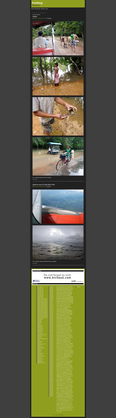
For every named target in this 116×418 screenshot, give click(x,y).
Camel (66, 302)
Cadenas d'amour (64, 301)
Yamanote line (59, 410)
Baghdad (67, 296)
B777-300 (58, 296)
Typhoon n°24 (63, 402)
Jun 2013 (51, 348)
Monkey (70, 362)
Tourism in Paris (61, 400)
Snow (71, 386)
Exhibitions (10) (40, 346)
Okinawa (69, 369)
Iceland (64, 342)
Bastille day (71, 298)
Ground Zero (62, 336)
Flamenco (62, 323)
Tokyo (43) (39, 337)
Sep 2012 (51, 358)
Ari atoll (60, 294)
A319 (67, 286)
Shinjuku (62, 385)
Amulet (64, 292)
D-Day (61, 311)
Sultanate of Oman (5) (41, 334)
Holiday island (59, 340)
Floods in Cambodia (47, 177)
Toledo (71, 397)
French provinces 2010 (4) (42, 317)
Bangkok (71, 296)
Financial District (66, 321)
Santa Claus (61, 382)
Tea (57, 394)
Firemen (58, 323)
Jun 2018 (51, 293)
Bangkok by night (60, 298)
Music (70, 365)
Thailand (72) (39, 336)
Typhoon (70, 401)
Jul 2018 (51, 292)
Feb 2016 (51, 320)
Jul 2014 (51, 337)
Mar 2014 (51, 342)
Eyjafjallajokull (65, 318)
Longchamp (69, 353)
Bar (64, 298)
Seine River (62, 384)
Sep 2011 (51, 373)
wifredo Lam (58, 408)
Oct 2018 (51, 288)
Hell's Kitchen (70, 337)
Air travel (49, 186)
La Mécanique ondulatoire (68, 350)
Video (67, 405)
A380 (57, 289)
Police (63, 376)
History (69, 339)
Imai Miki (62, 343)
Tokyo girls (61, 397)
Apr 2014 (51, 341)
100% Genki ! (61, 286)
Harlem (63, 337)
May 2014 (51, 340)
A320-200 (46, 261)
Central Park (65, 304)
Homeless (64, 340)
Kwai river (61, 350)
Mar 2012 (51, 366)
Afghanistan (70, 289)
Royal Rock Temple (64, 381)
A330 (61, 288)
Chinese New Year (60, 307)
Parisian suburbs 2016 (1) (42, 301)
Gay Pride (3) (39, 354)
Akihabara (65, 291)
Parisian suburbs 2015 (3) (42, 302)
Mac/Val (62, 355)
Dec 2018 (51, 286)
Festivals (58, 321)
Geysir (61, 331)
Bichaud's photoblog (36, 14)
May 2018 (51, 294)
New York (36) (40, 328)
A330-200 (65, 288)
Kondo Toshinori (62, 349)
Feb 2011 (51, 382)
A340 (72, 288)
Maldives (66, 356)
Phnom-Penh (70, 375)
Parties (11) (39, 350)
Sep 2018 (51, 289)
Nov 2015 (51, 324)
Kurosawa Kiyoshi (68, 349)
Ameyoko (61, 292)
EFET (69, 314)
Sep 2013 (51, 346)
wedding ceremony (66, 407)
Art (62, 294)
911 (65, 286)
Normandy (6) (40, 329)
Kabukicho (58, 347)
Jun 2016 (51, 316)
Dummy (66, 314)
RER (64, 379)
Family (70, 318)
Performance (65, 375)
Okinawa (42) (39, 330)
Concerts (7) (39, 357)
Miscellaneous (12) (41, 362)
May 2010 (51, 394)
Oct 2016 (51, 312)
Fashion (58, 320)
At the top (65, 294)
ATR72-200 (58, 295)
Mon (65, 362)
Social (57, 388)
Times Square (64, 395)
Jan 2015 (51, 333)
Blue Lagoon (60, 299)
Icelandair (68, 341)
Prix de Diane (67, 376)
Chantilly (61, 305)
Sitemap (43, 8)
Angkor (35, 16)
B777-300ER (62, 296)
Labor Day (58, 352)
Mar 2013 (51, 352)
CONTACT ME (35, 283)
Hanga (57, 337)
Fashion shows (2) (40, 348)
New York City (64, 368)
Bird (57, 299)
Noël (60, 369)
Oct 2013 (51, 345)
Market (62, 358)
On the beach (70, 371)
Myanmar (58, 366)
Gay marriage (65, 330)
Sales (68, 381)
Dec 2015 (51, 322)
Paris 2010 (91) (40, 297)
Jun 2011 (51, 377)
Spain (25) (39, 332)
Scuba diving (69, 382)
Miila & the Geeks (67, 360)
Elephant (58, 317)
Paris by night (62, 373)
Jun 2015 (51, 329)
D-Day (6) (39, 345)
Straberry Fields (58, 391)
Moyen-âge (63, 363)
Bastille (67, 298)
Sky (61, 386)
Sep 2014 (51, 336)
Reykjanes (70, 379)
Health (66, 337)
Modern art (59, 362)
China (64, 305)
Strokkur (65, 391)
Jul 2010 (51, 391)
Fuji (67, 327)
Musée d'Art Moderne (64, 365)
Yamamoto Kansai (68, 408)
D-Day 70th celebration (68, 311)
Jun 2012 (51, 362)
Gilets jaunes (65, 331)
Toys (57, 401)
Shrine (65, 385)
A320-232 (58, 288)
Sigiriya (67, 385)
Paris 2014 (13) (40, 292)
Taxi (72, 392)
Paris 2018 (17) (40, 286)
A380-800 (61, 289)
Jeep (57, 346)
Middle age (62, 360)
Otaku (62, 372)
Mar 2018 (51, 296)
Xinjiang (64, 408)
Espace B (61, 318)
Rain (66, 378)
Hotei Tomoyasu (59, 341)
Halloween (70, 336)
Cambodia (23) (40, 318)
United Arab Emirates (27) (42, 338)
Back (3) (39, 352)
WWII (61, 408)
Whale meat (71, 407)
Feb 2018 (51, 297)
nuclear (65, 369)
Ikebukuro (58, 343)
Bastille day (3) (40, 361)
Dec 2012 (51, 354)
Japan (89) (39, 322)
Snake (66, 386)
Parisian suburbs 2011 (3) (42, 306)
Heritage (58, 339)
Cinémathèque (59, 308)
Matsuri (65, 357)
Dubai (57, 314)
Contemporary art (60, 310)
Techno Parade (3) (40, 356)
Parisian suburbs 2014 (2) (42, 304)
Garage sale (62, 328)
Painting (64, 372)
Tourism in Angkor (63, 398)
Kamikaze (62, 347)
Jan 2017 (51, 308)
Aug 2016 (51, 313)
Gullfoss (66, 336)
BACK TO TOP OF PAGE (37, 270)
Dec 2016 (51, 309)
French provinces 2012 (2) (42, 316)
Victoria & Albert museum (62, 405)
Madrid (65, 355)
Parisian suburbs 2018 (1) (42, 298)
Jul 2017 (51, 301)
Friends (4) (39, 349)
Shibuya (58, 385)
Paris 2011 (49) (40, 296)
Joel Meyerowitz (69, 346)
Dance (60, 312)
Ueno (67, 402)
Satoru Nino (65, 382)
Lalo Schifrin (63, 352)
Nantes (68, 366)
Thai (57, 395)
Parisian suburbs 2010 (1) (42, 308)
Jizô (65, 346)
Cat (62, 304)
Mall (69, 356)
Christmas (66, 307)
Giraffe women (69, 331)
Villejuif (69, 405)
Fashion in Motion (63, 320)
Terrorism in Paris (68, 394)
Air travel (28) (40, 341)
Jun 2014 (51, 338)
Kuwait (57, 350)
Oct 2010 (51, 387)
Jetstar (60, 346)
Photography (59, 376)
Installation (66, 343)
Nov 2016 (51, 310)
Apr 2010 (51, 395)
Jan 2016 (51, 321)
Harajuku (60, 337)
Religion (61, 379)
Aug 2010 (51, 390)
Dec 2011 (51, 370)
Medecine (58, 359)
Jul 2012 (51, 361)
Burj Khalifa (67, 299)
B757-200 (67, 295)
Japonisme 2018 (59, 344)
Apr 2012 (51, 365)
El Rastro (61, 315)
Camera (69, 302)
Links (46, 8)
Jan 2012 (51, 369)
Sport (62, 388)
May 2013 (51, 349)
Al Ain (68, 291)
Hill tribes (65, 339)
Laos (66, 352)
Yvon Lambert (59, 411)
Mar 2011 (51, 381)
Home (32, 8)
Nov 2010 (51, 386)
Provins (63, 378)
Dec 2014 (51, 334)
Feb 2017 (51, 306)
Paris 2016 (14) (40, 289)
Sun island (65, 392)
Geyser (57, 331)
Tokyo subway (67, 397)
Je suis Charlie (65, 344)
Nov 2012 (51, 356)
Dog (70, 312)
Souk (60, 388)
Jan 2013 (51, 353)
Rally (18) (39, 342)
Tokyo (68, 395)
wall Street (59, 407)
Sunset (69, 392)
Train (64, 401)
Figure (61, 321)
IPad (69, 343)
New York (58, 368)
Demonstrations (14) (41, 344)
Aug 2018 (51, 290)
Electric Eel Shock (66, 315)
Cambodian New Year (60, 302)
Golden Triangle (59, 333)
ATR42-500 (69, 294)
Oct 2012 (51, 357)
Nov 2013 (51, 344)
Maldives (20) (40, 325)
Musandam (67, 363)
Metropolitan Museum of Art (65, 359)
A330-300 (69, 288)
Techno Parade (61, 394)
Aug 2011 (51, 374)
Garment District (59, 330)
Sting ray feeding (69, 389)
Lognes (61, 353)
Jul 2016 (51, 314)
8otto (57, 286)
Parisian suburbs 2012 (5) (42, 305)
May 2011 (51, 378)
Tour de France (58, 398)
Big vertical (37, 8)
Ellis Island (62, 317)
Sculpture (58, 384)
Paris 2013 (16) (40, 293)
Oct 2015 (51, 325)
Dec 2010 (51, 385)
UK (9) (38, 340)
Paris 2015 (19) (40, 290)
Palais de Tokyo (69, 372)
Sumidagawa (61, 392)
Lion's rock (58, 353)
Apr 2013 (51, 350)
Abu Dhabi (65, 289)
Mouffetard (58, 363)
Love (72, 353)
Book (64, 299)
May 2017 (51, 304)
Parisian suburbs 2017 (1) (42, 300)
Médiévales (58, 360)
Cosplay (65, 310)
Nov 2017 (51, 300)
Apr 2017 (51, 305)
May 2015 (51, 330)
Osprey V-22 (58, 372)
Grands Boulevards (64, 334)
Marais (71, 356)
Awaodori (63, 295)
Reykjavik (58, 381)
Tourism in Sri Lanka (69, 399)
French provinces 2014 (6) (42, 314)
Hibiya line (62, 339)
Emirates (66, 317)
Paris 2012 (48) (40, 294)
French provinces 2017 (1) (42, 310)
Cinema (69, 307)
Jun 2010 (51, 393)
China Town (68, 305)
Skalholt (70, 385)
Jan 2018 (51, 298)
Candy (59, 304)
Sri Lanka (66, 388)
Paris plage (67, 373)
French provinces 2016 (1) (42, 312)
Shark (67, 384)
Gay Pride (70, 330)
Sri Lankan (70, 388)
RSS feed (78, 286)
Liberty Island (70, 352)
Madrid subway (61, 356)
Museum (58, 365)
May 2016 (51, 317)
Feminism (69, 320)
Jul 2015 (51, 328)
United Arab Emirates (61, 404)
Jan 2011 (51, 383)
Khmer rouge (66, 347)
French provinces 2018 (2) (42, 309)
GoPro (65, 333)
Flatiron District (67, 323)
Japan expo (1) (40, 358)
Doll (71, 312)
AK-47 (62, 291)
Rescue (66, 379)
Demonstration (65, 312)
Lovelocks (58, 355)
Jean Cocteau (70, 344)
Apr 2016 (51, 318)
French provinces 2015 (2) (42, 313)
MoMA (63, 362)
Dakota (57, 312)
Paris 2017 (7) (40, 288)
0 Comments (35, 179)
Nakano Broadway (64, 366)
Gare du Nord (68, 328)
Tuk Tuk (67, 401)
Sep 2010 (51, 389)
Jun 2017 (51, 302)
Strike (62, 391)
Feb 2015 (51, 332)
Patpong (61, 375)
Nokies (63, 369)
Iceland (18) (39, 321)
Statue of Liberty (59, 389)
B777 (70, 295)
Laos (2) (39, 324)
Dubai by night (62, 314)
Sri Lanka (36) (40, 333)
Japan (71, 343)
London (64, 353)
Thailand (37, 261)
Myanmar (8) (39, 326)
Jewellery (63, 346)
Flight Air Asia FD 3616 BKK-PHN (44, 185)
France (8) (39, 320)
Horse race (69, 340)
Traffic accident (60, 401)
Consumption (65, 308)
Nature (70, 366)
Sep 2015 (51, 326)
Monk (67, 362)
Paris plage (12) (40, 353)
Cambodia (49, 18)
